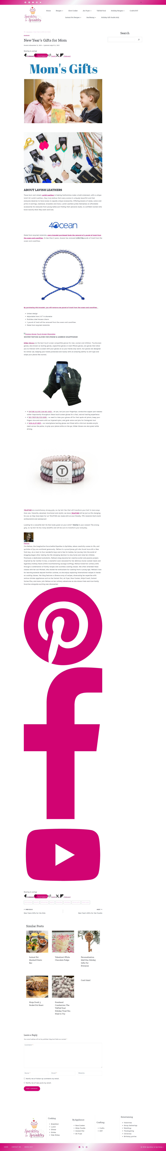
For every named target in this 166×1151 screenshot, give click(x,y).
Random (26, 35)
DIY (101, 1131)
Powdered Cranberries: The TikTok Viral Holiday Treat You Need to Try (62, 1008)
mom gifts (76, 902)
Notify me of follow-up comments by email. (42, 1078)
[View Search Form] (141, 2)
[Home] (24, 32)
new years (85, 902)
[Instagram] (29, 2)
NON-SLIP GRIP (35, 423)
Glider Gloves (29, 343)
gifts (52, 902)
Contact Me (16, 1147)
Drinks (53, 1132)
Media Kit (28, 1147)
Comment (29, 1045)
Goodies (59, 902)
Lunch (53, 1127)
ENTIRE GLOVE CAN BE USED (40, 412)
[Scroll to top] (161, 1143)
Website (81, 1073)
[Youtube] (63, 889)
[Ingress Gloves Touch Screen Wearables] (63, 334)
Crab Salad (85, 980)
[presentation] (37, 942)
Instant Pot (79, 1131)
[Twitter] (40, 2)
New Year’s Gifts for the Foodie (90, 911)
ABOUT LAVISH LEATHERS (43, 190)
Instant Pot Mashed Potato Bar (35, 960)
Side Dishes (55, 1135)
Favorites (44, 902)
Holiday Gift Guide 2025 (110, 17)
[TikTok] (44, 2)
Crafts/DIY (134, 11)
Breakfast (55, 1124)
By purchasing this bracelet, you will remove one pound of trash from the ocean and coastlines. (61, 307)
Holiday (67, 902)
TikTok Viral (101, 11)
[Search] (139, 39)
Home (48, 11)
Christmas (28, 902)
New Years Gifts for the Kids (34, 911)
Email (54, 1073)
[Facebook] (25, 2)
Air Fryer (78, 1134)
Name (27, 1073)
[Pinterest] (36, 2)
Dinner (53, 1129)
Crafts (102, 1128)
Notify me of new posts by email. (38, 1083)
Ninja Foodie (80, 1128)
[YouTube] (32, 2)
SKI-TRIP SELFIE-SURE (38, 417)
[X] (83, 1147)
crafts (36, 902)
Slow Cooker (73, 11)
